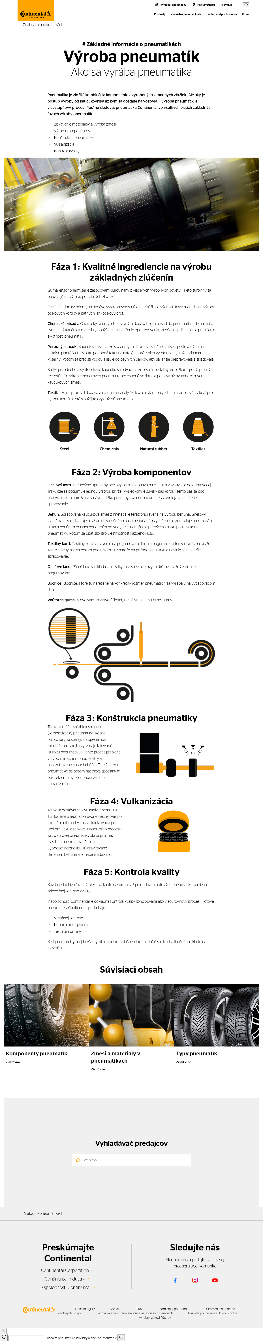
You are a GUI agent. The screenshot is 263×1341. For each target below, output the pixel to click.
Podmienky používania (173, 1309)
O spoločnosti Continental (65, 1287)
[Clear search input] (121, 1337)
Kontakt (115, 1309)
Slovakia (226, 4)
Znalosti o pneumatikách (186, 14)
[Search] (4, 1337)
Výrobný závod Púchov (155, 1317)
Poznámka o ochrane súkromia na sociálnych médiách (135, 1313)
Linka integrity (85, 1309)
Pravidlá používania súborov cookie (212, 1313)
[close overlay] (3, 1331)
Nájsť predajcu (206, 4)
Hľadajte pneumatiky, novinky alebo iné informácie (81, 1338)
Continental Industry (65, 1279)
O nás (245, 14)
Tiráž (139, 1309)
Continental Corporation (65, 1270)
